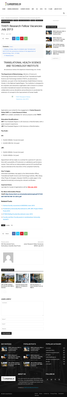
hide (11, 46)
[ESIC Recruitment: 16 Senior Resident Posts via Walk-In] (36, 278)
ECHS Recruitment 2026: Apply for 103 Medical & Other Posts (22, 286)
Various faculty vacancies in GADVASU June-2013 (19, 205)
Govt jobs (33, 20)
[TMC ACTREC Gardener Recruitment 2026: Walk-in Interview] (7, 278)
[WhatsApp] (26, 38)
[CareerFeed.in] (13, 4)
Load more (55, 58)
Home (2, 18)
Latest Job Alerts (39, 20)
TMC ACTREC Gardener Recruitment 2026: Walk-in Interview (7, 286)
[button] (64, 13)
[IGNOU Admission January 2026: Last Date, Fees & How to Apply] (49, 39)
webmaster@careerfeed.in (31, 387)
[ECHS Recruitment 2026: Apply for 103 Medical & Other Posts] (22, 278)
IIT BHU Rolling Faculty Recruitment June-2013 (18, 214)
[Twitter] (18, 38)
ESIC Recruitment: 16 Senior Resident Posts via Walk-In (36, 286)
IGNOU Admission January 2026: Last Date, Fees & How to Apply (59, 39)
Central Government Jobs (24, 20)
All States (16, 20)
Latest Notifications (5, 22)
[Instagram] (51, 379)
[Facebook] (14, 38)
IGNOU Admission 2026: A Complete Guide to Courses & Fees (59, 33)
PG (12, 225)
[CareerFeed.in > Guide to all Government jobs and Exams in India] (8, 378)
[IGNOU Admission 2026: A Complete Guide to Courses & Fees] (49, 33)
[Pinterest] (22, 38)
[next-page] (5, 292)
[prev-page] (2, 292)
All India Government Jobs (11, 18)
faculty (8, 225)
